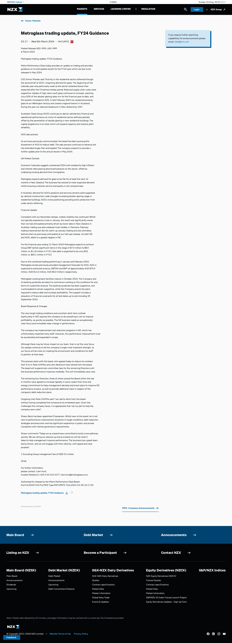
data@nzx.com (182, 41)
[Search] (185, 10)
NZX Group (216, 9)
